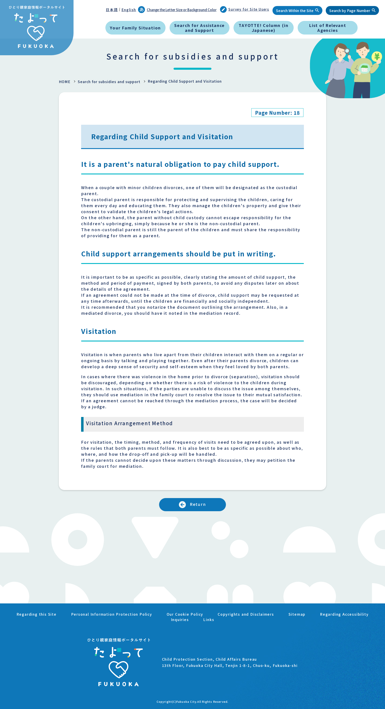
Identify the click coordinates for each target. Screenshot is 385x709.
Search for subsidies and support (109, 81)
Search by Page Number (349, 10)
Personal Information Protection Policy (111, 614)
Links (208, 619)
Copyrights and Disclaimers (246, 614)
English (128, 9)
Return (198, 504)
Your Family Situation (135, 28)
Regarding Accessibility (344, 614)
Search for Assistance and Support (199, 27)
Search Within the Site (294, 10)
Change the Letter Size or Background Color (182, 9)
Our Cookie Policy (185, 614)
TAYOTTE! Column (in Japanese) (263, 27)
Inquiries (180, 619)
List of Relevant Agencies (327, 27)
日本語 (112, 9)
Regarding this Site (36, 614)
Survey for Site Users (248, 9)
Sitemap (297, 614)
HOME (64, 81)
